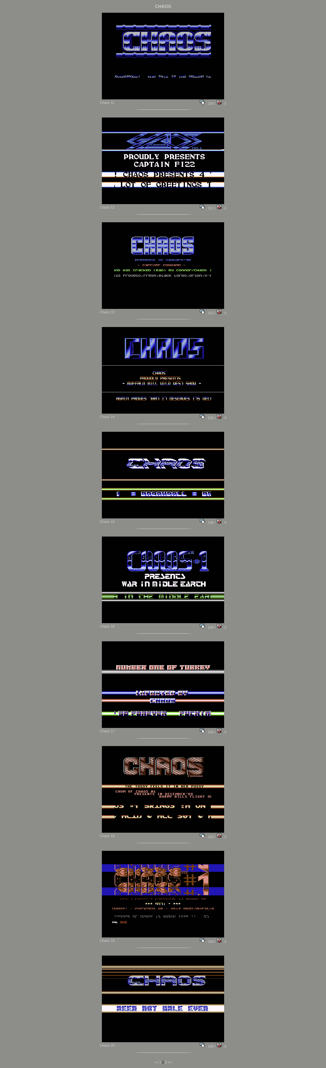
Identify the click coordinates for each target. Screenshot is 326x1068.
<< (156, 1062)
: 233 (209, 837)
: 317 (209, 208)
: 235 (209, 418)
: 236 (209, 627)
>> (170, 1062)
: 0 (224, 103)
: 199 (209, 1046)
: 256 (209, 941)
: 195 (209, 522)
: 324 (209, 103)
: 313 (209, 313)
